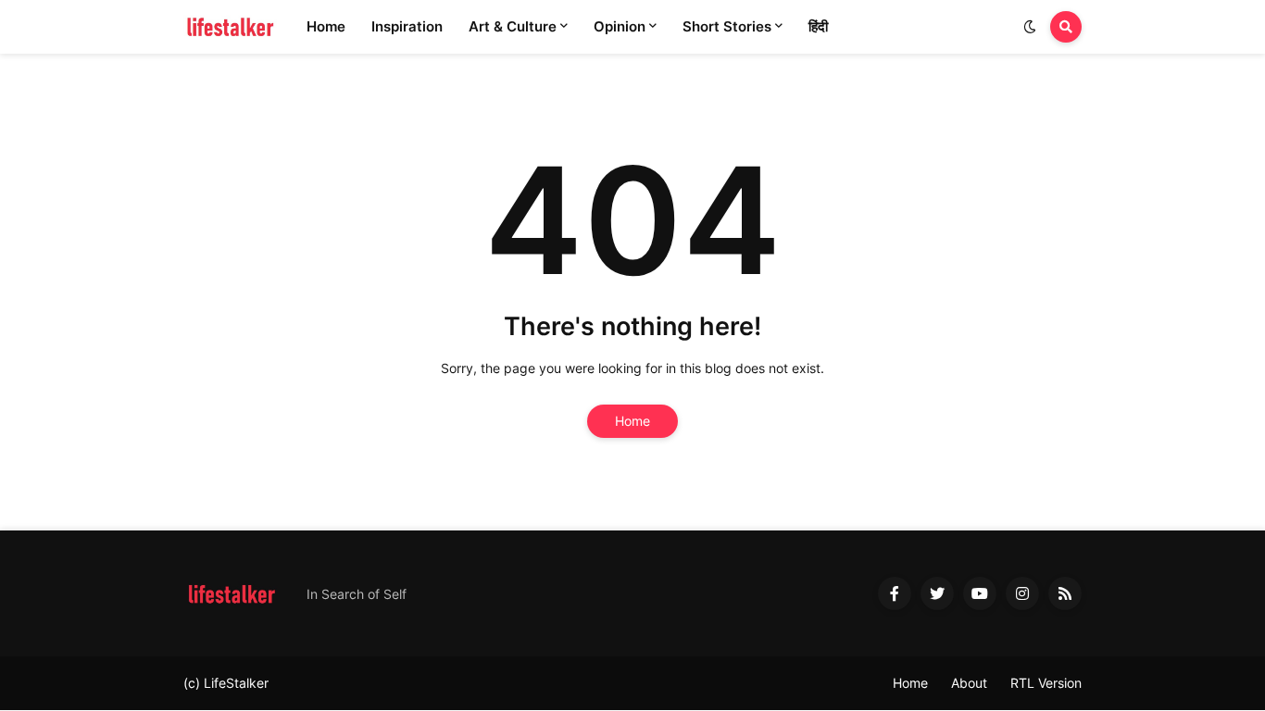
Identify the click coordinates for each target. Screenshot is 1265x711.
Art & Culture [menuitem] (513, 26)
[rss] (1065, 593)
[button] (1029, 27)
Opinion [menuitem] (619, 26)
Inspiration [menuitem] (407, 26)
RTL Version (1046, 683)
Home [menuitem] (326, 26)
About (969, 683)
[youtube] (979, 593)
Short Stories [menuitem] (727, 26)
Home (632, 421)
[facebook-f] (894, 593)
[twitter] (937, 593)
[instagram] (1022, 593)
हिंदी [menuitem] (818, 26)
